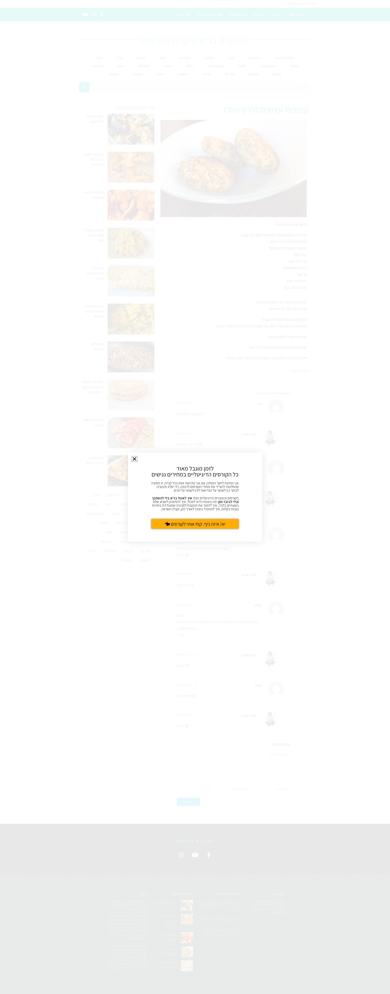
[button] (134, 459)
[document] (195, 497)
